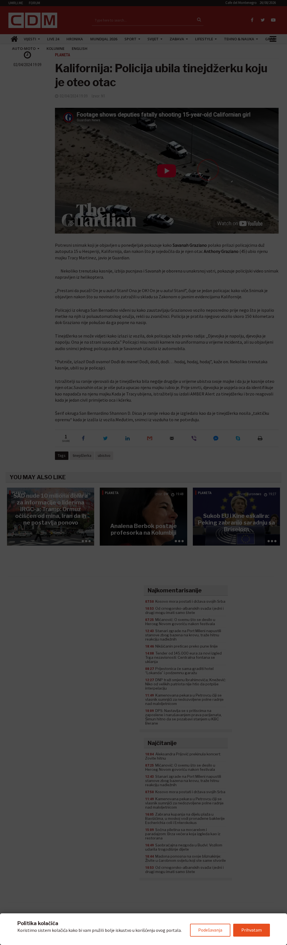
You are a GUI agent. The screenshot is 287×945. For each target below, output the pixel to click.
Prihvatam (251, 930)
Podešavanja (210, 930)
